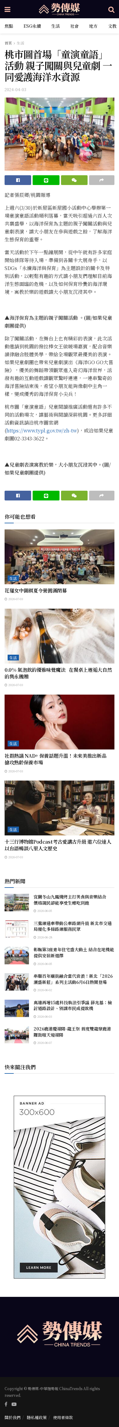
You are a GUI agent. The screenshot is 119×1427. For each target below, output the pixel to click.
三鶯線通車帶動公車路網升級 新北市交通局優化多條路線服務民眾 (73, 926)
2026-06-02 (44, 990)
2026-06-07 (44, 1042)
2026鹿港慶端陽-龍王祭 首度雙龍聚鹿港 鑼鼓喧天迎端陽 (72, 1032)
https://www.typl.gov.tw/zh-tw (41, 430)
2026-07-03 (15, 598)
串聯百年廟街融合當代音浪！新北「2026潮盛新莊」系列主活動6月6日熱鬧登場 (73, 979)
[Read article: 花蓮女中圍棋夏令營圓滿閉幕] (59, 556)
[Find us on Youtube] (14, 1404)
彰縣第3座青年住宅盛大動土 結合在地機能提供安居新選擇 (74, 952)
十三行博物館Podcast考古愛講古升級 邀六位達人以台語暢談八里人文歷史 (58, 845)
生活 (55, 26)
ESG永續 (32, 26)
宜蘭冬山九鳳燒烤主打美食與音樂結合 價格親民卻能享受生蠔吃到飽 (72, 900)
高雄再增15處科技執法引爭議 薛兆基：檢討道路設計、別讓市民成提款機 (73, 1005)
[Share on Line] (46, 180)
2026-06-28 (44, 937)
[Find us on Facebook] (6, 1404)
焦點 (9, 26)
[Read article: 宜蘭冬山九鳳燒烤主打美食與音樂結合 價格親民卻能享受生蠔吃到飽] (17, 902)
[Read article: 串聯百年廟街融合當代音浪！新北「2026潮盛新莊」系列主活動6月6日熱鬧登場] (17, 982)
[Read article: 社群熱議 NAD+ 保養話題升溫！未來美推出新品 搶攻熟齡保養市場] (59, 722)
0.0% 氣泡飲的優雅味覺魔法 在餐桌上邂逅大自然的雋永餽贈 (58, 673)
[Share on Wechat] (74, 180)
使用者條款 (63, 1417)
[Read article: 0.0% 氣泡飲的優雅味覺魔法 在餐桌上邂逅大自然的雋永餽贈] (59, 636)
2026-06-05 (44, 910)
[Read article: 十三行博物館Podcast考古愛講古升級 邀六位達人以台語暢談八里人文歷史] (59, 808)
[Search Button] (111, 9)
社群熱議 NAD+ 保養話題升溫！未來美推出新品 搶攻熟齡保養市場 (58, 759)
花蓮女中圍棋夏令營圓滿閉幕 (36, 590)
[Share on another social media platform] (101, 180)
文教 (112, 26)
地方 (93, 26)
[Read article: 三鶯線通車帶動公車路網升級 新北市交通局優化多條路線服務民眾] (17, 929)
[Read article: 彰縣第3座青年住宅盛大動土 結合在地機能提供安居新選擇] (17, 955)
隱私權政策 (37, 1417)
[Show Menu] (7, 9)
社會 (74, 26)
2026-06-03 (44, 1016)
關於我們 (12, 1417)
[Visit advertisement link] (59, 1187)
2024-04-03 (15, 89)
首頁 (8, 42)
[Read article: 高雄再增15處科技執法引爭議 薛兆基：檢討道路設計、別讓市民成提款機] (17, 1008)
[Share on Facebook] (18, 180)
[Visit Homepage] (59, 9)
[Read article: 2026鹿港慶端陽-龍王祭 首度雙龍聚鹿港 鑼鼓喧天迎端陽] (17, 1034)
